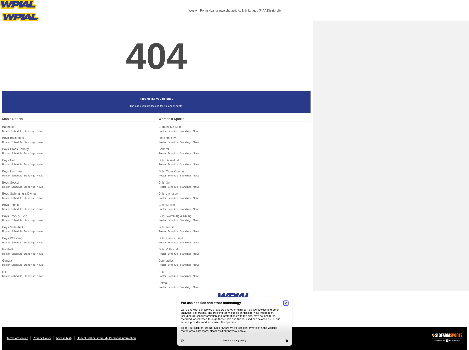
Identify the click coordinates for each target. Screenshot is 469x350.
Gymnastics (166, 260)
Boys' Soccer (10, 182)
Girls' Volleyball (168, 249)
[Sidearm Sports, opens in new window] (447, 338)
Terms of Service (17, 338)
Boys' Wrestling (12, 238)
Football (7, 249)
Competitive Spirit (170, 126)
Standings (29, 131)
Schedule (16, 131)
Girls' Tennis (166, 227)
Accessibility (64, 338)
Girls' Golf (164, 182)
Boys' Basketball (13, 137)
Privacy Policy (42, 338)
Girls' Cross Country (171, 171)
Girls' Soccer (166, 204)
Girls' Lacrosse (168, 193)
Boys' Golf (8, 160)
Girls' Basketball (169, 160)
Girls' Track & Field (170, 238)
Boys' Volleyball (12, 227)
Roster (6, 131)
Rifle (5, 271)
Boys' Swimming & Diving (19, 193)
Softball (163, 283)
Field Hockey (167, 137)
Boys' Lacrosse (12, 171)
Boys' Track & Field (14, 216)
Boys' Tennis (10, 204)
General (7, 260)
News (40, 131)
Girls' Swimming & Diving (174, 216)
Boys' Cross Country (15, 149)
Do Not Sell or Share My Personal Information (106, 338)
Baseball (8, 126)
